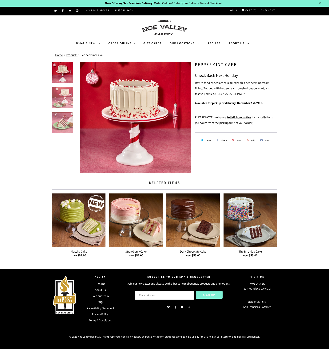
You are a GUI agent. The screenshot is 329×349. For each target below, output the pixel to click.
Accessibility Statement (100, 308)
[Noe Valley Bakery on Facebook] (63, 11)
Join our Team (100, 296)
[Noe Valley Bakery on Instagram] (77, 11)
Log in (233, 10)
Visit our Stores (97, 10)
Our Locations (183, 43)
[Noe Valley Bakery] (164, 28)
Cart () (251, 10)
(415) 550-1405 (123, 10)
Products (71, 55)
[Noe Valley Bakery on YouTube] (70, 11)
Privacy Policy (100, 314)
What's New (86, 43)
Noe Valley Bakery (88, 337)
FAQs (100, 302)
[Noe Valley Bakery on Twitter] (55, 11)
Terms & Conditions (100, 321)
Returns (100, 284)
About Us (237, 43)
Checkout (268, 10)
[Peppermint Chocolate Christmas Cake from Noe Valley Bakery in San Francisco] (135, 117)
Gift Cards (152, 43)
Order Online (120, 43)
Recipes (214, 43)
